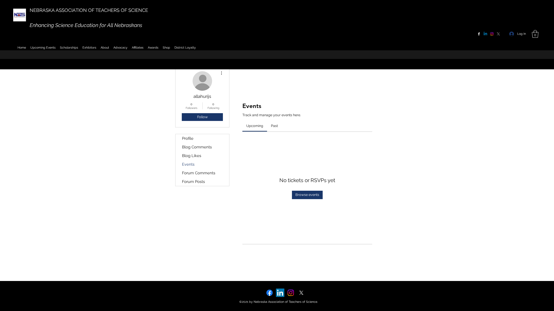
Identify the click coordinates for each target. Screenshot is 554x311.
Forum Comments (198, 173)
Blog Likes (191, 155)
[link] (254, 126)
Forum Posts (193, 181)
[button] (104, 47)
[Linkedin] (485, 34)
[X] (498, 34)
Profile (187, 138)
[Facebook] (479, 34)
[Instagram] (492, 34)
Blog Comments (197, 147)
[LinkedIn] (280, 293)
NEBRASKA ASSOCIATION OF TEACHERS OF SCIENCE (89, 10)
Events (188, 164)
